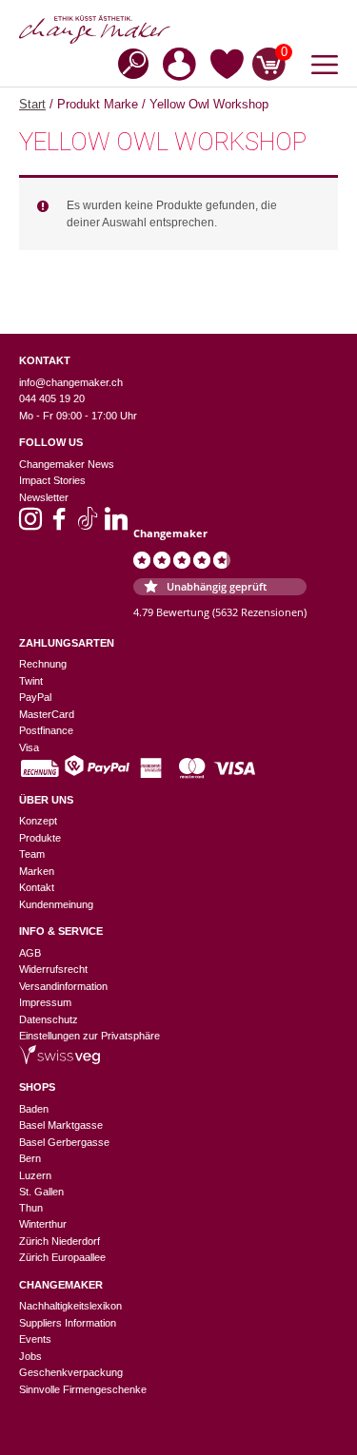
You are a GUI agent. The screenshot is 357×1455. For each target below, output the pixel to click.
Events (35, 1339)
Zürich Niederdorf (59, 1241)
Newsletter (44, 497)
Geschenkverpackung (71, 1372)
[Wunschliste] (227, 67)
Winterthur (43, 1224)
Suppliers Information (67, 1323)
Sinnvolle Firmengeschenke (83, 1389)
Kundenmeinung (56, 904)
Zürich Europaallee (62, 1257)
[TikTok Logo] (87, 525)
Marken (36, 871)
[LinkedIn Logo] (116, 525)
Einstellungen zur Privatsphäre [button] (89, 1035)
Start (32, 104)
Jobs (30, 1356)
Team (32, 854)
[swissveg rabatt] (59, 1060)
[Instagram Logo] (30, 525)
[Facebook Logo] (59, 525)
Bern (30, 1158)
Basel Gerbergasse (64, 1142)
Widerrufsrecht (53, 969)
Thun (31, 1207)
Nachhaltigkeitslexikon (70, 1305)
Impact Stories (52, 480)
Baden (34, 1109)
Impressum (45, 1002)
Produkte (40, 838)
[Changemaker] (178, 29)
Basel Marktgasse (61, 1125)
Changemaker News (66, 464)
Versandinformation (63, 986)
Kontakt (36, 887)
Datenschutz (48, 1019)
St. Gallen (41, 1191)
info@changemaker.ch (71, 382)
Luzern (35, 1175)
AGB (30, 953)
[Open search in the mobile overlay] (127, 62)
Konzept (38, 820)
